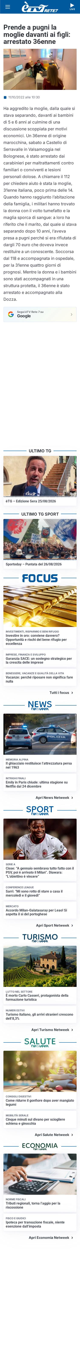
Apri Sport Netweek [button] (52, 925)
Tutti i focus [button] (59, 692)
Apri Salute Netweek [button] (52, 1135)
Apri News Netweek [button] (52, 797)
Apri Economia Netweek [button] (49, 1237)
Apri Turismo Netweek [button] (50, 1030)
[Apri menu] (8, 7)
